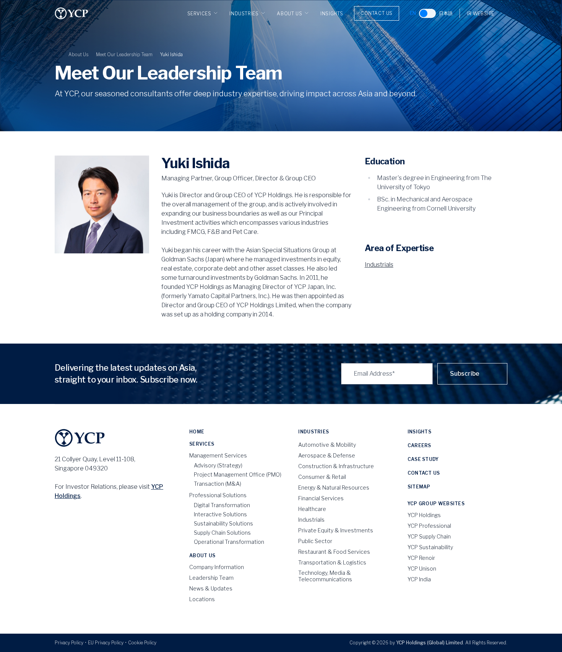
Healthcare (312, 509)
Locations (202, 599)
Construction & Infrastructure (336, 466)
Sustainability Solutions (223, 523)
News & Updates (210, 588)
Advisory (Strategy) (218, 465)
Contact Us (377, 13)
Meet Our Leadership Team (124, 54)
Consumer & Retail (322, 477)
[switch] (427, 13)
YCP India (419, 579)
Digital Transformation (222, 505)
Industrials (379, 264)
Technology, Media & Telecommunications (325, 576)
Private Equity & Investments (335, 530)
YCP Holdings (424, 515)
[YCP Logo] (71, 13)
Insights (331, 13)
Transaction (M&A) (217, 483)
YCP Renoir (421, 558)
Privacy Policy (69, 643)
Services (199, 13)
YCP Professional (429, 525)
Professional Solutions (218, 495)
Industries (243, 13)
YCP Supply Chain (429, 536)
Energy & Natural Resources (333, 487)
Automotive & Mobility (327, 444)
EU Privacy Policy (105, 643)
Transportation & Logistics (332, 562)
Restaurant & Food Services (334, 551)
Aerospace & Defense (326, 455)
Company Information (216, 567)
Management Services (218, 455)
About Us (289, 13)
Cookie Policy (142, 643)
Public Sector (315, 541)
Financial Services (321, 498)
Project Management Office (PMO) (237, 474)
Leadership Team (211, 577)
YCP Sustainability (430, 547)
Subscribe (464, 373)
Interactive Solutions (220, 514)
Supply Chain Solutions (222, 532)
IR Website (480, 13)
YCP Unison (422, 568)
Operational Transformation (229, 541)
